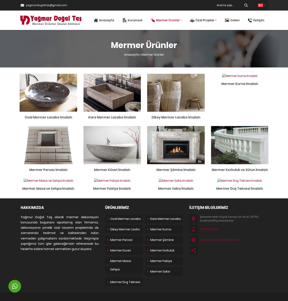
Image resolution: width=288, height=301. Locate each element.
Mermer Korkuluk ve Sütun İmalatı (240, 170)
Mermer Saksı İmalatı (176, 188)
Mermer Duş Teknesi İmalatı (239, 188)
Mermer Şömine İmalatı (175, 170)
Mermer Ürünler (168, 20)
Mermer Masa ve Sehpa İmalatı (48, 188)
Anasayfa (106, 20)
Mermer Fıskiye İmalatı (112, 188)
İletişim (258, 20)
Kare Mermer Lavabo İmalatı (112, 117)
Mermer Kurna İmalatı (239, 84)
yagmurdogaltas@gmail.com (46, 5)
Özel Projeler (204, 20)
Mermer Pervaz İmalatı (48, 170)
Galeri (235, 20)
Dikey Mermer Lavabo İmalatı (176, 117)
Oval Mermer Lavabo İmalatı (48, 117)
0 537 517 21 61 (209, 229)
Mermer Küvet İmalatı (112, 170)
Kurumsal (135, 20)
